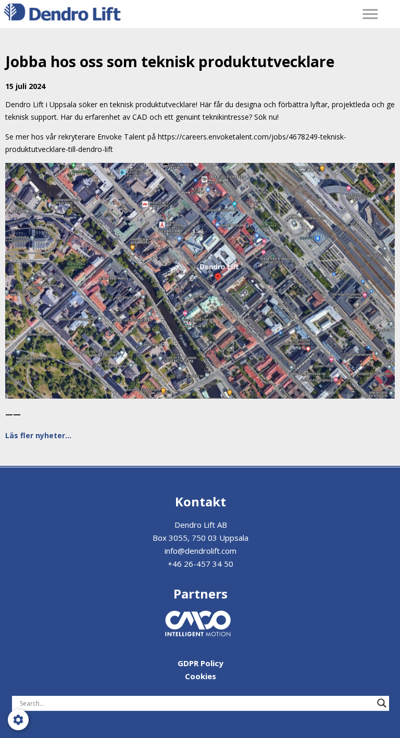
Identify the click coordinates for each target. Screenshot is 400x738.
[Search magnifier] (381, 703)
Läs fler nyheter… (38, 435)
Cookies (200, 676)
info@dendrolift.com (200, 550)
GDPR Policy (200, 663)
